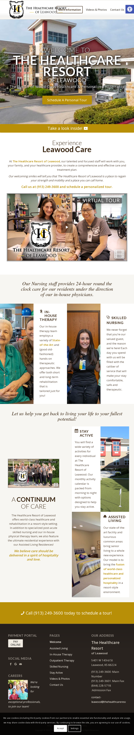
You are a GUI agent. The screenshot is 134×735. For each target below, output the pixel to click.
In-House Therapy (61, 654)
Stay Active (56, 672)
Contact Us (56, 685)
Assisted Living (59, 648)
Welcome (55, 642)
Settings (75, 728)
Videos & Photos (60, 679)
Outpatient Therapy (62, 660)
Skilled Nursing (59, 666)
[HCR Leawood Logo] (38, 9)
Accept (60, 728)
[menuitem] (69, 9)
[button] (130, 9)
